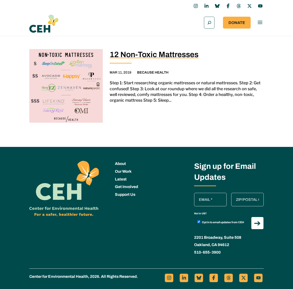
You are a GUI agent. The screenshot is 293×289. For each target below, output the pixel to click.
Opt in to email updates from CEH (223, 222)
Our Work (123, 171)
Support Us (125, 194)
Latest (121, 179)
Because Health (152, 72)
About (120, 164)
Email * (202, 195)
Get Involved (126, 187)
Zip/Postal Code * (247, 195)
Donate (236, 23)
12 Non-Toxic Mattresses (154, 54)
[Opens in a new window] (195, 6)
